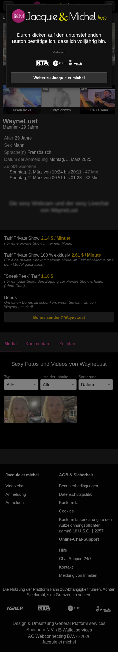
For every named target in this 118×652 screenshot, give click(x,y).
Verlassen (59, 52)
